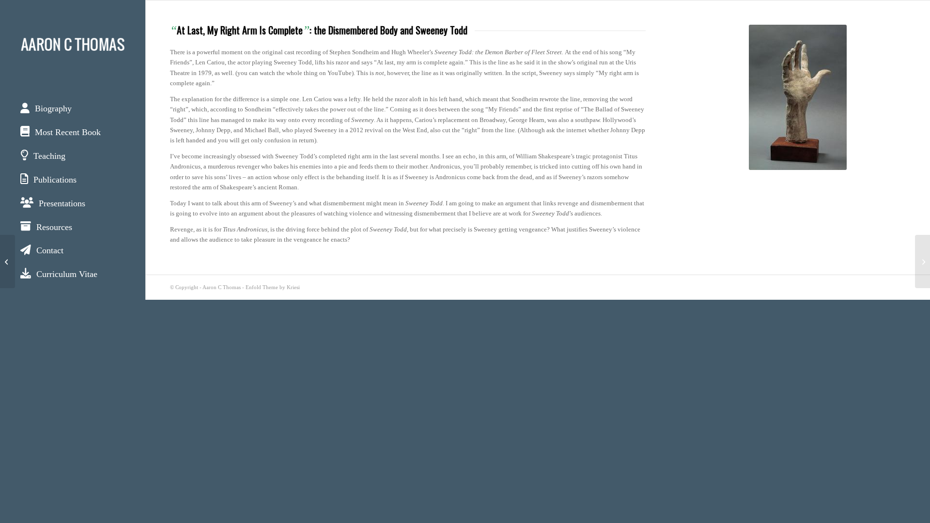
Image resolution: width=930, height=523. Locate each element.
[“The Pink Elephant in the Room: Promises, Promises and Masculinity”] (7, 261)
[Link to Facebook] (54, 308)
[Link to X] (18, 308)
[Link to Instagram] (91, 308)
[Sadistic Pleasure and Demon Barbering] (922, 261)
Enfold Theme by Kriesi (273, 287)
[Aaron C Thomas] (72, 43)
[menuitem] (72, 109)
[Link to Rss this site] (127, 308)
